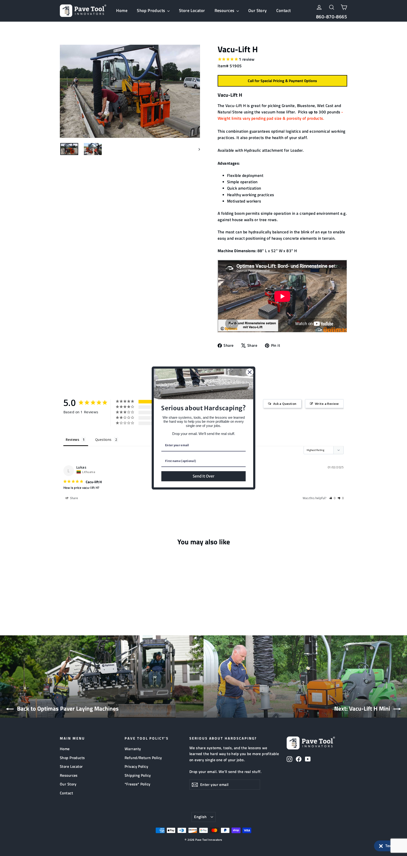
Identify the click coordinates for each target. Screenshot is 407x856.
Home (121, 10)
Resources (225, 10)
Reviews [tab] (72, 439)
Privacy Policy (136, 766)
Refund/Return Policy (143, 757)
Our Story (257, 10)
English (200, 817)
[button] (388, 845)
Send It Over (203, 476)
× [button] (381, 845)
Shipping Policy (138, 775)
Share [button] (73, 498)
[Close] (249, 372)
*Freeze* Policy (137, 784)
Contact (283, 10)
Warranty (133, 749)
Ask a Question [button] (285, 404)
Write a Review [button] (327, 404)
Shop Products (151, 10)
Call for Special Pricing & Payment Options (282, 81)
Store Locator (192, 10)
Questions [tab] (103, 439)
